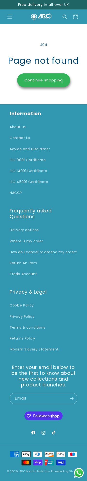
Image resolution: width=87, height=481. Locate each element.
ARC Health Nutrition (35, 471)
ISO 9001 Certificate (28, 159)
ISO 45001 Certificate (29, 181)
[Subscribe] (71, 398)
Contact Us (20, 137)
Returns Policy (22, 338)
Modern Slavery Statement (34, 349)
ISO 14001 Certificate (28, 170)
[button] (9, 16)
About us (18, 126)
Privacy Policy (22, 316)
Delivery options (24, 229)
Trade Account (23, 273)
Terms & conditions (27, 327)
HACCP (16, 192)
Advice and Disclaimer (30, 149)
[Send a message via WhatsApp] (79, 473)
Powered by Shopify (65, 471)
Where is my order (26, 241)
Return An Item (23, 263)
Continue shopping (43, 80)
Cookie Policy (22, 305)
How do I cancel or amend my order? (43, 252)
